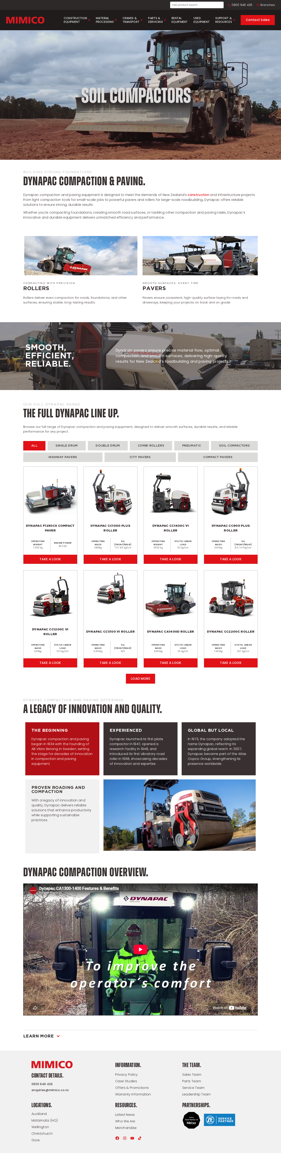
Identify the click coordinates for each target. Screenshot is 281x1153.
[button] (140, 679)
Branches (267, 5)
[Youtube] (132, 1138)
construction (198, 195)
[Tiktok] (139, 1138)
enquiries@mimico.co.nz (50, 1090)
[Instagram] (124, 1138)
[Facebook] (117, 1138)
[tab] (34, 445)
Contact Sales (258, 20)
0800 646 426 (242, 5)
